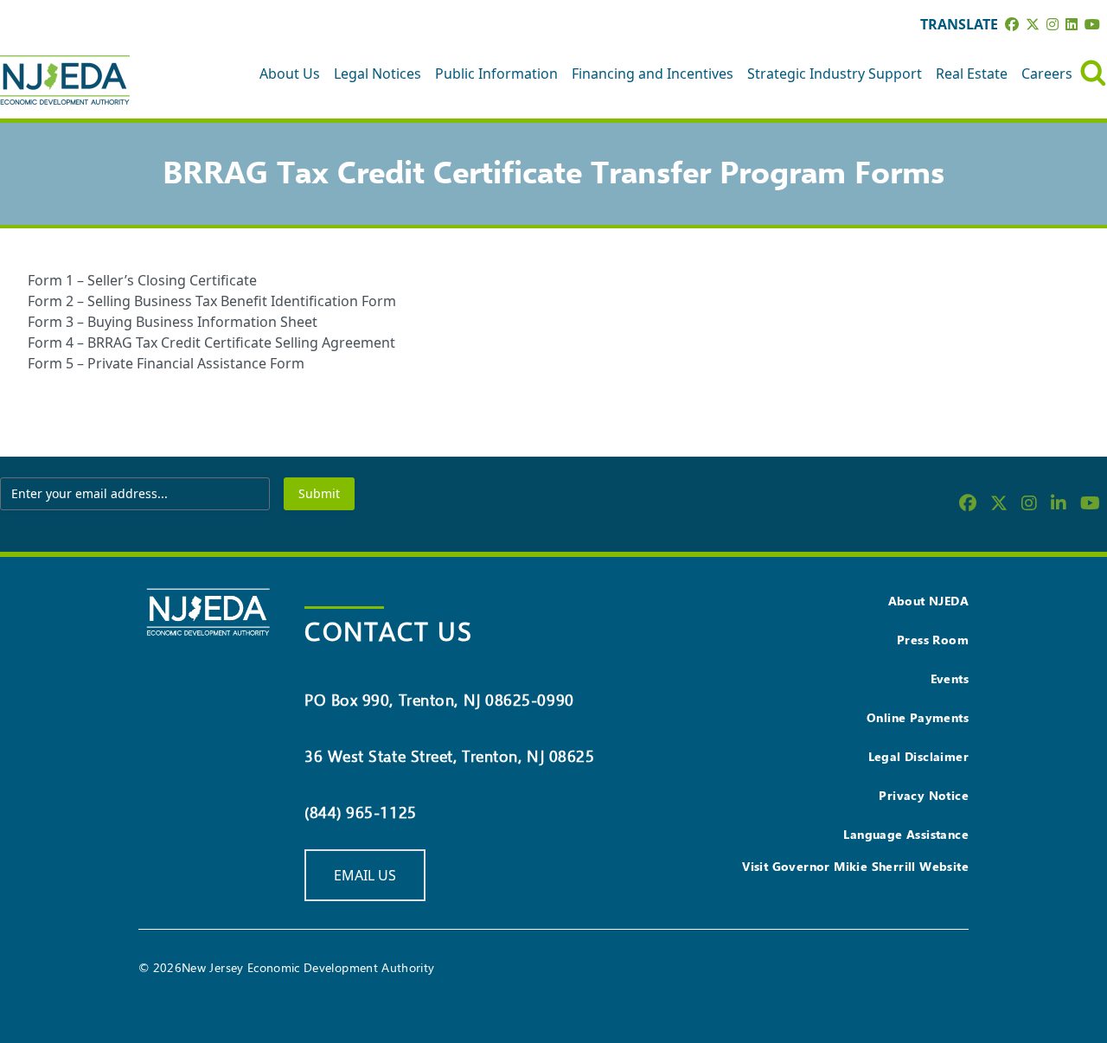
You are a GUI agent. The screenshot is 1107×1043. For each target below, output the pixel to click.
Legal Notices (377, 73)
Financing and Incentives (652, 73)
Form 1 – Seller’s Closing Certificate (142, 280)
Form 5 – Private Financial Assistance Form (166, 363)
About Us (289, 73)
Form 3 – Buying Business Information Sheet (172, 321)
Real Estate (972, 73)
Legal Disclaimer (918, 756)
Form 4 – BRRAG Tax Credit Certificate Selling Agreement (211, 342)
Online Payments (918, 717)
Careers (1046, 73)
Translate (959, 24)
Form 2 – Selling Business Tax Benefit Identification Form (212, 300)
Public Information (496, 73)
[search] (1093, 73)
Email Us (365, 875)
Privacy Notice (924, 795)
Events (950, 678)
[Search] (1093, 73)
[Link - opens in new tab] (1012, 24)
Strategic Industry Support (834, 73)
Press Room (933, 639)
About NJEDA (928, 600)
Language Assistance (906, 834)
